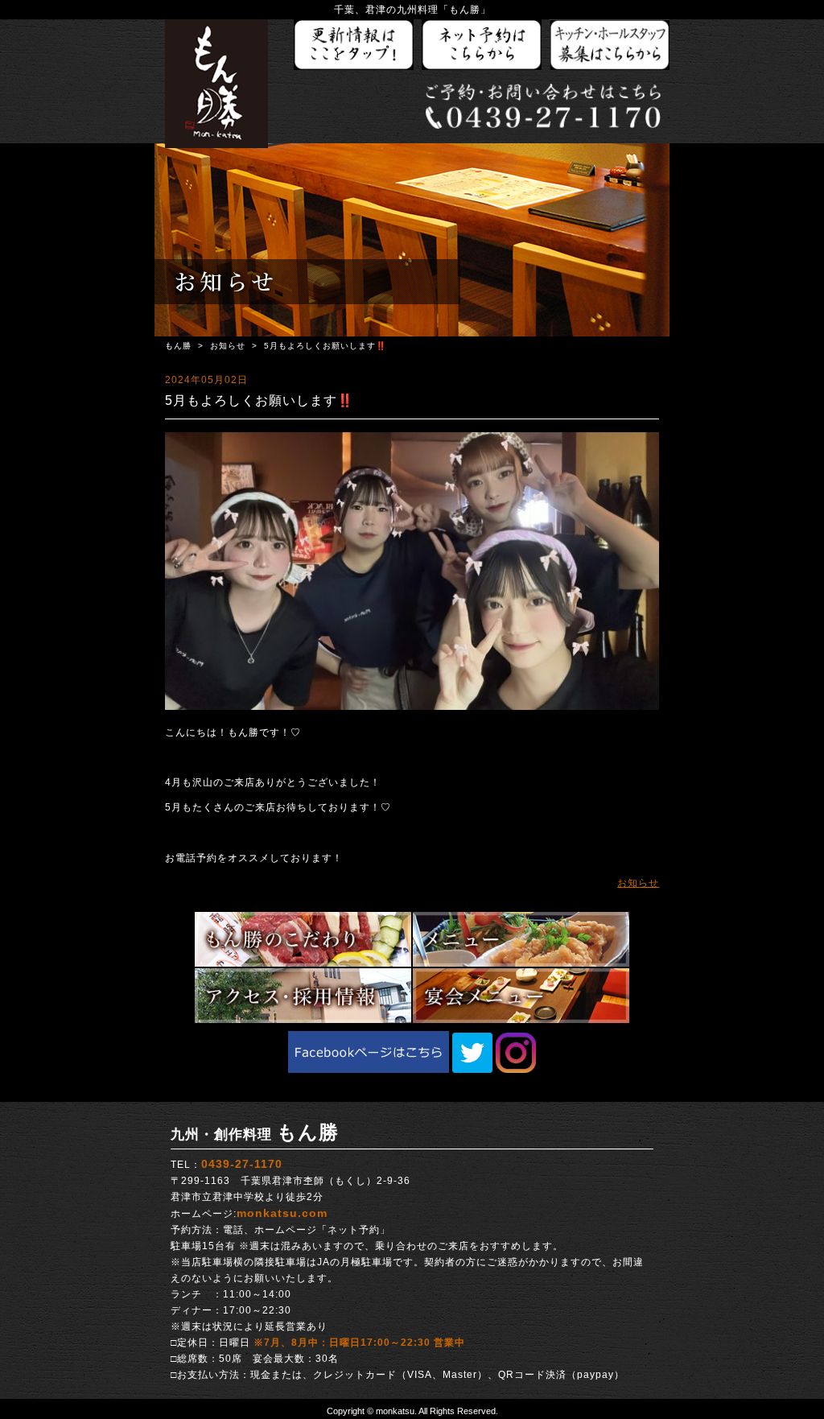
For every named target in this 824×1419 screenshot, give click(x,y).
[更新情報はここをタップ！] (354, 45)
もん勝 (178, 345)
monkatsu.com (282, 1213)
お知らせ (227, 345)
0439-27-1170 (241, 1163)
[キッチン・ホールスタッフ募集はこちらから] (610, 45)
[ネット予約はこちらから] (482, 45)
